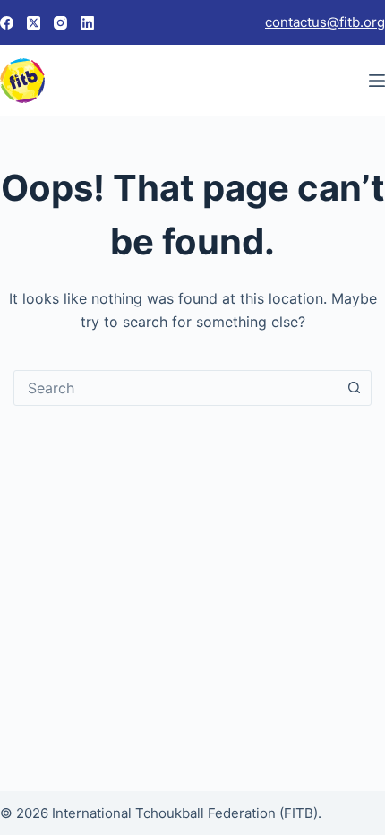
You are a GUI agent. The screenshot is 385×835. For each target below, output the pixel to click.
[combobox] (175, 388)
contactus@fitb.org (325, 21)
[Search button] (354, 388)
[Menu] (377, 81)
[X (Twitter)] (33, 23)
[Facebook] (6, 23)
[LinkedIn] (87, 23)
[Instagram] (60, 23)
